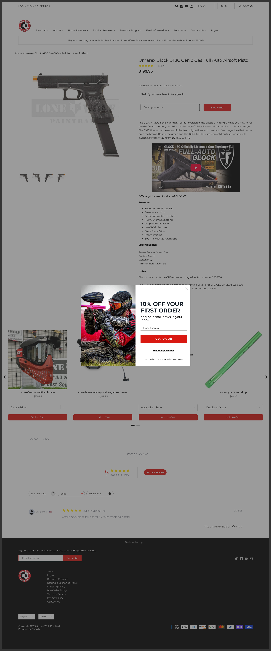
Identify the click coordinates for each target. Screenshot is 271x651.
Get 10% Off (163, 338)
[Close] (186, 289)
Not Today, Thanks (163, 350)
